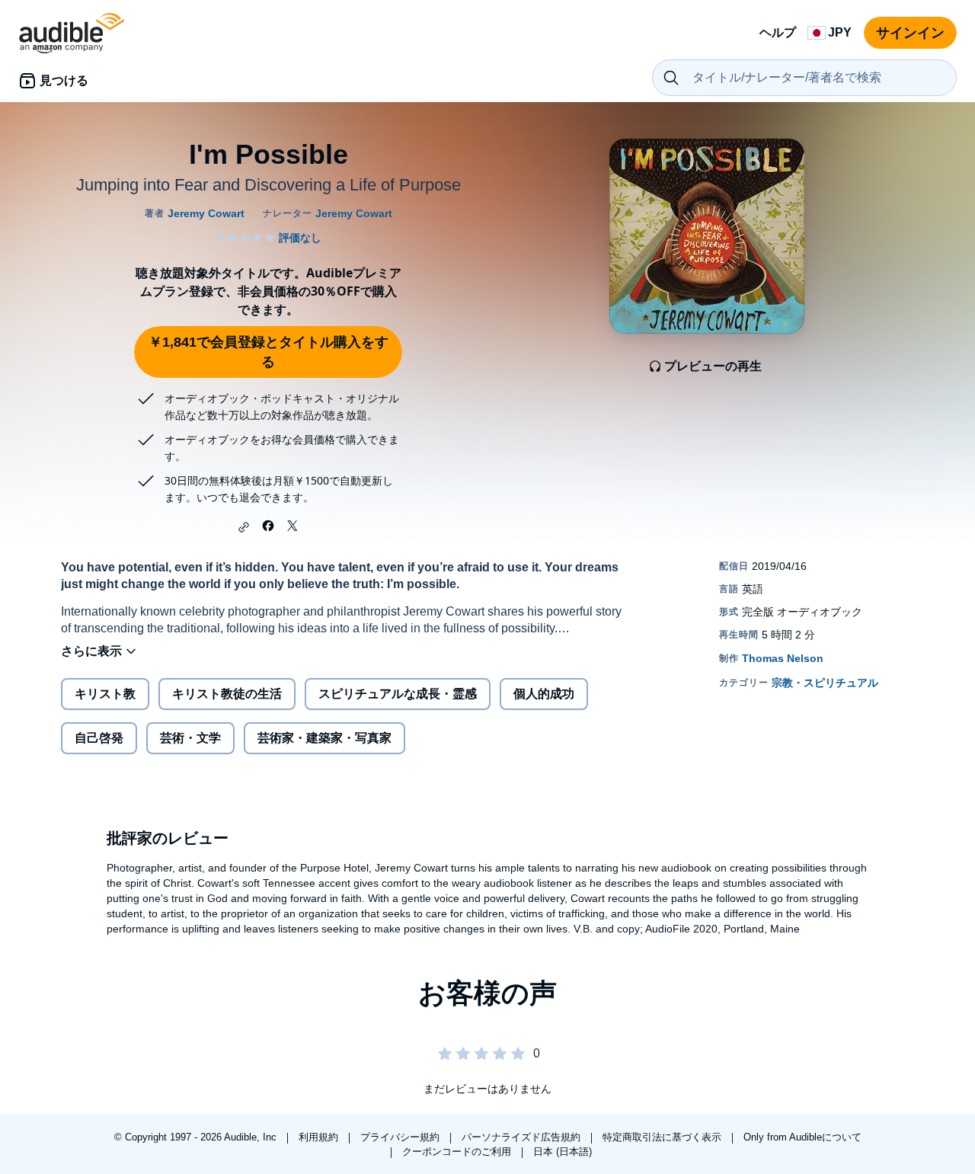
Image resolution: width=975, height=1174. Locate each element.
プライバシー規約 (401, 1137)
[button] (244, 527)
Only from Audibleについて (802, 1137)
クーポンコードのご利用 (458, 1151)
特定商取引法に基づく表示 (663, 1137)
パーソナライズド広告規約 (522, 1137)
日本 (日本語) (562, 1151)
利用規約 (320, 1137)
